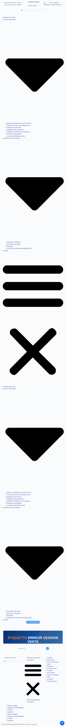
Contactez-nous (52, 668)
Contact (5, 250)
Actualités (50, 666)
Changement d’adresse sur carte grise (18, 132)
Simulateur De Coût (9, 17)
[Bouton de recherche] (47, 648)
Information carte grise (13, 244)
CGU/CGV (10, 712)
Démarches (9, 246)
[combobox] (31, 648)
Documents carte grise (13, 242)
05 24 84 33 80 (33, 2)
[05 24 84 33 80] (26, 3)
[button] (33, 319)
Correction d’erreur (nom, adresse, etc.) (18, 125)
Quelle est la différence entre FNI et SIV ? (19, 123)
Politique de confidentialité (15, 708)
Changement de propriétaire (15, 129)
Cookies (9, 710)
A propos (50, 657)
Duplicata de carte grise (13, 127)
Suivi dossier (51, 660)
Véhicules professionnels (13, 134)
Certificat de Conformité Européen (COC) (19, 248)
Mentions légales (12, 705)
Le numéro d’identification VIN (15, 136)
